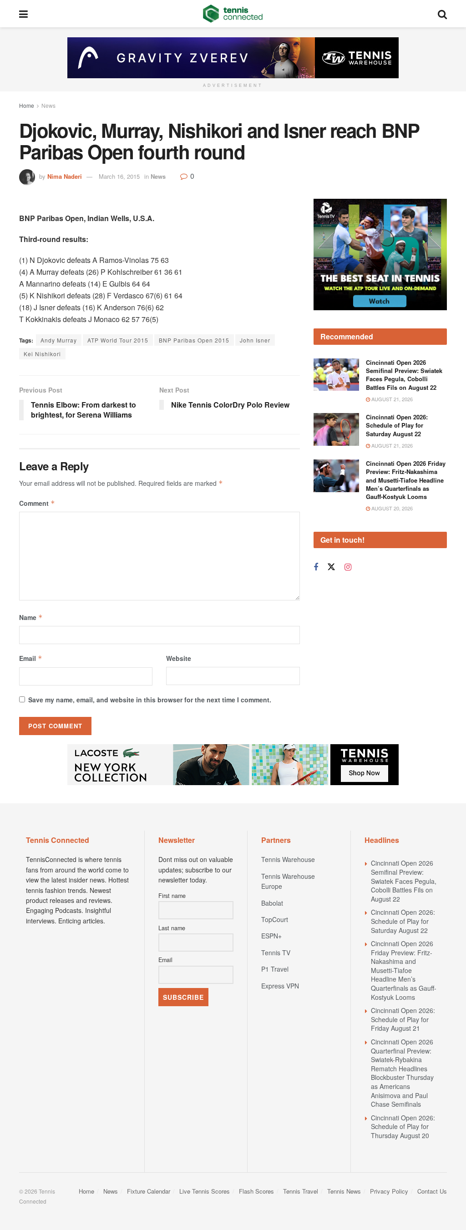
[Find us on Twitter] (331, 567)
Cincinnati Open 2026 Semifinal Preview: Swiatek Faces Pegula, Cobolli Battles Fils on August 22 (404, 375)
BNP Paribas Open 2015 (194, 340)
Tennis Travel (300, 1191)
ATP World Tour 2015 (117, 340)
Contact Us (432, 1191)
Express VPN (280, 985)
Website (178, 658)
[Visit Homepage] (233, 14)
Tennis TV (275, 952)
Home (26, 105)
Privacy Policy (389, 1191)
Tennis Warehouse (288, 859)
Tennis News (344, 1191)
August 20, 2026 (391, 508)
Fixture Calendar (148, 1191)
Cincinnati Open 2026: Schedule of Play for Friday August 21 (403, 1019)
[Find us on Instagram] (347, 567)
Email (30, 658)
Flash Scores (256, 1191)
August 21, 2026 (391, 399)
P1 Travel (275, 968)
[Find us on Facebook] (316, 567)
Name (31, 617)
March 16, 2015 (119, 176)
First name (172, 896)
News (48, 105)
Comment (37, 503)
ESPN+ (271, 935)
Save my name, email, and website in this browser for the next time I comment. (149, 699)
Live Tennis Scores (204, 1191)
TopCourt (274, 919)
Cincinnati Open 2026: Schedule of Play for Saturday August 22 (397, 425)
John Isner (255, 340)
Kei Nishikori (42, 354)
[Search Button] (442, 13)
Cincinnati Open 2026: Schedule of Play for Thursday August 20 (403, 1126)
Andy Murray (59, 340)
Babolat (272, 902)
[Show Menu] (23, 13)
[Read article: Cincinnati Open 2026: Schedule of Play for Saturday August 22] (336, 429)
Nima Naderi (64, 176)
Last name (171, 928)
